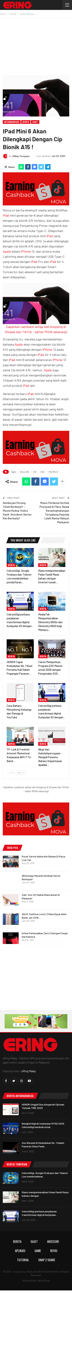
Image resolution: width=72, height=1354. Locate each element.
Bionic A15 (24, 472)
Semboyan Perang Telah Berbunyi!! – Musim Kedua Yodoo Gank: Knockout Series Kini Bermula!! (17, 510)
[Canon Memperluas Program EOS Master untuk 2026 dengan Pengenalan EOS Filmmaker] (51, 648)
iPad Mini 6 (53, 472)
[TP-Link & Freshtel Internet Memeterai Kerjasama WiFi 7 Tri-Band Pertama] (20, 736)
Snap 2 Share (46, 1260)
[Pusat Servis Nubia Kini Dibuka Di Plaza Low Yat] (11, 861)
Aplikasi (20, 1250)
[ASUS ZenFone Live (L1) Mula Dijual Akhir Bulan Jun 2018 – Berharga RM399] (11, 919)
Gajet (35, 121)
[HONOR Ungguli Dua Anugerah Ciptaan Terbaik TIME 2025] (11, 1109)
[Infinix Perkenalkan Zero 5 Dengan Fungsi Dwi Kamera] (11, 938)
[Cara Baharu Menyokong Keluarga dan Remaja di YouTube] (20, 692)
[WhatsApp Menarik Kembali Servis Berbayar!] (11, 881)
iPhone (26, 251)
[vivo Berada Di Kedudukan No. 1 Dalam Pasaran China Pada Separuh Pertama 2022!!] (11, 1148)
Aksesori (53, 1241)
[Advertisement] (36, 45)
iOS (34, 472)
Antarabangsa (11, 121)
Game (38, 1250)
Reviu (53, 1250)
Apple (7, 251)
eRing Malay (28, 1071)
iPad (6, 215)
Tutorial (23, 1260)
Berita (26, 121)
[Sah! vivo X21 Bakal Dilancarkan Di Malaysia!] (11, 900)
